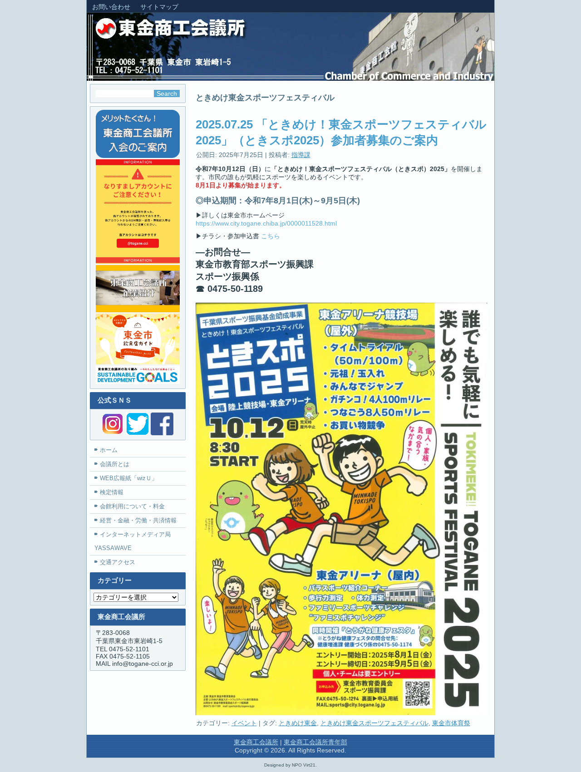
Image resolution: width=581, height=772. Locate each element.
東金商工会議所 (256, 742)
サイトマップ (159, 6)
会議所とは (114, 464)
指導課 (300, 154)
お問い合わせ (111, 6)
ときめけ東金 (298, 723)
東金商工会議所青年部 (315, 742)
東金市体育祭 (451, 723)
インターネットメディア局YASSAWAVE (132, 541)
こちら (270, 236)
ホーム (109, 450)
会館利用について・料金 (132, 506)
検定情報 (111, 492)
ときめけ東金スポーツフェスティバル (374, 723)
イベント (244, 723)
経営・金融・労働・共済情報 (138, 520)
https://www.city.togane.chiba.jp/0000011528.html (266, 223)
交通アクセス (117, 562)
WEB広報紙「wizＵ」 (129, 478)
